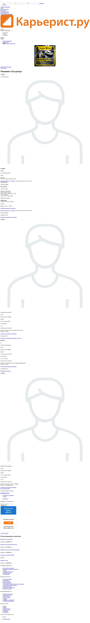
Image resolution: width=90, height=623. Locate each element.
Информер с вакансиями (8, 599)
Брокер (4, 607)
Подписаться (3, 505)
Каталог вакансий (7, 582)
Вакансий (5, 32)
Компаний (5, 35)
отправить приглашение (6, 66)
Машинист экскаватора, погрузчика (9, 217)
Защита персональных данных (10, 585)
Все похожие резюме (5, 488)
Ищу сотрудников (5, 9)
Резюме (5, 34)
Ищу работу (3, 10)
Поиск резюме (6, 596)
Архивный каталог (7, 586)
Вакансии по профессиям (9, 587)
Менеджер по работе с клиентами (10, 569)
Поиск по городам (7, 588)
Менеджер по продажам (8, 568)
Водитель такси (6, 608)
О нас (4, 616)
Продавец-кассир (7, 572)
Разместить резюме (7, 579)
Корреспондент (6, 609)
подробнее (14, 333)
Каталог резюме (6, 597)
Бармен (4, 606)
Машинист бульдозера (5, 371)
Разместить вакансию (8, 594)
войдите (13, 181)
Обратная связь (6, 619)
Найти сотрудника (7, 595)
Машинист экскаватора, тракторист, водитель (11, 338)
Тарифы (5, 598)
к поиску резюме (4, 533)
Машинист (5, 498)
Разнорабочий (6, 574)
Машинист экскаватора (8, 495)
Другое (4, 496)
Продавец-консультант (8, 571)
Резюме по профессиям (8, 601)
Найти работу (6, 580)
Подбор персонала (5, 12)
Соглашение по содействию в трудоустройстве (13, 584)
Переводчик (6, 612)
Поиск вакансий (7, 581)
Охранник (5, 611)
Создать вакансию (5, 11)
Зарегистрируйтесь (5, 181)
